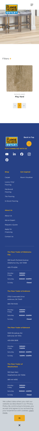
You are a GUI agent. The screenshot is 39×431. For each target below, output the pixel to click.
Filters (5, 58)
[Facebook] (21, 154)
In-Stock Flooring (11, 201)
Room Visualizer (26, 177)
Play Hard (19, 97)
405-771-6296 (12, 267)
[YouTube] (6, 154)
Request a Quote (11, 225)
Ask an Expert (10, 220)
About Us (8, 216)
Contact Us (9, 237)
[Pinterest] (6, 160)
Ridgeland (19, 94)
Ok (19, 418)
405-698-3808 (12, 340)
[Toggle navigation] (31, 5)
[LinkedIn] (14, 154)
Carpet (7, 177)
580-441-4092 (12, 379)
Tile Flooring (9, 196)
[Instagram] (29, 154)
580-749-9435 (12, 304)
